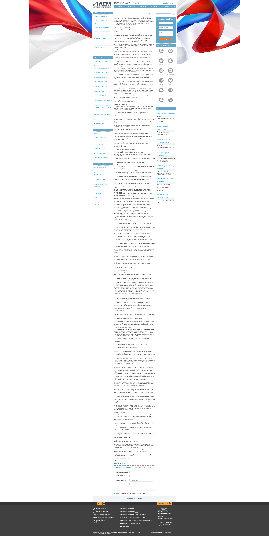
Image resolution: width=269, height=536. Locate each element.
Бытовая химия (170, 104)
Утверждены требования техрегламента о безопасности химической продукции (164, 154)
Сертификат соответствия (100, 61)
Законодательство (98, 189)
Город (95, 200)
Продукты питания (161, 55)
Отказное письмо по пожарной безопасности (132, 525)
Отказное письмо (98, 119)
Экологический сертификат (100, 91)
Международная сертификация (101, 157)
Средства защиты (161, 65)
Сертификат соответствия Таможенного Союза (133, 516)
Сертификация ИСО (99, 141)
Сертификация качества (100, 47)
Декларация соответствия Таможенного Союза (133, 517)
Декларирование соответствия (101, 27)
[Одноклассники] (116, 463)
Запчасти (170, 84)
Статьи (95, 197)
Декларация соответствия (100, 65)
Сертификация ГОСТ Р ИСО (100, 137)
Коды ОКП (167, 6)
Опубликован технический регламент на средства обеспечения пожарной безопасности (166, 141)
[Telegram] (124, 463)
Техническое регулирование (101, 43)
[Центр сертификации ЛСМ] (102, 5)
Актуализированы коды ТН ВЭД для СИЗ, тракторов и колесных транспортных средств (165, 180)
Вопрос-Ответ (97, 193)
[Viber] (120, 463)
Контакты (154, 6)
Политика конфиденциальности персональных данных (104, 533)
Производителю (131, 6)
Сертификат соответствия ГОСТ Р (102, 68)
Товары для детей (161, 85)
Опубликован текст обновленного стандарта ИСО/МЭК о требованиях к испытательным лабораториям (166, 113)
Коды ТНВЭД (172, 6)
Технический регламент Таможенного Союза (104, 517)
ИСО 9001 (96, 133)
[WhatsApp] (122, 463)
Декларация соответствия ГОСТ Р (102, 72)
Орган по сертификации (100, 34)
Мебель (161, 94)
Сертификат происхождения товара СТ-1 (131, 519)
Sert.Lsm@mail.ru (169, 520)
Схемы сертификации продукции (102, 31)
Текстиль (161, 74)
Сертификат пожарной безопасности (103, 111)
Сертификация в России (100, 51)
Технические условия (99, 123)
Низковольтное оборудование (170, 55)
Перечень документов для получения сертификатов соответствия (100, 179)
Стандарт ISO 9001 (98, 144)
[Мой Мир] (118, 463)
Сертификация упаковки (170, 65)
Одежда (161, 104)
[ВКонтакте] (115, 463)
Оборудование (170, 74)
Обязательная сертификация (101, 20)
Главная (119, 6)
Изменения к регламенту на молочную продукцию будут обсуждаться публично (164, 196)
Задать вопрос (164, 503)
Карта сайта (97, 204)
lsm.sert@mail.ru (143, 451)
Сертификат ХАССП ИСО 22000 (101, 148)
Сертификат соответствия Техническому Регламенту (134, 514)
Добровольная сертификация (101, 23)
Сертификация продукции (100, 16)
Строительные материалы (170, 94)
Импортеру (143, 6)
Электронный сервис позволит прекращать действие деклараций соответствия (165, 167)
